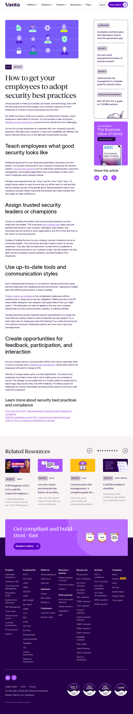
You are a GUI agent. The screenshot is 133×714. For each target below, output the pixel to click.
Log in (102, 4)
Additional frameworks (28, 660)
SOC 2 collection (84, 579)
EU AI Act (27, 630)
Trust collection (83, 606)
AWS (61, 615)
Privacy (32, 686)
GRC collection (83, 597)
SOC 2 (25, 574)
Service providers (66, 585)
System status (118, 592)
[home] (12, 5)
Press (114, 583)
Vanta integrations (48, 574)
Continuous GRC (12, 581)
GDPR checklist (100, 604)
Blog (8, 67)
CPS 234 (26, 626)
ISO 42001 (27, 604)
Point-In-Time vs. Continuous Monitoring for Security (30, 420)
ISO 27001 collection (81, 584)
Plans (88, 4)
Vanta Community (84, 653)
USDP (25, 596)
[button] (32, 4)
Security (18, 67)
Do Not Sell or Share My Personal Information (26, 690)
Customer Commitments (10, 623)
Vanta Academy (83, 648)
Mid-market (46, 598)
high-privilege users (51, 224)
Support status (118, 596)
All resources (82, 574)
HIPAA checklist (100, 600)
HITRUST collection (81, 611)
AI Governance (11, 629)
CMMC (26, 609)
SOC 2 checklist (101, 581)
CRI (24, 647)
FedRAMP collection (81, 638)
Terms (23, 686)
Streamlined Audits (10, 594)
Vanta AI (8, 634)
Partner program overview (66, 578)
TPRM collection (84, 601)
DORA (25, 622)
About (114, 574)
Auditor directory (66, 606)
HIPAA (25, 587)
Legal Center (11, 686)
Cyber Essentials (30, 639)
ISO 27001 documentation (100, 594)
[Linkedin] (7, 677)
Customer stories (48, 613)
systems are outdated (22, 296)
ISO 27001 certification (99, 587)
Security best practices (24, 168)
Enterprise (45, 602)
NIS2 (25, 617)
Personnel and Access (11, 616)
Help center (82, 644)
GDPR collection (83, 633)
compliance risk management (41, 365)
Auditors (62, 589)
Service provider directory (66, 600)
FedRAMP (27, 643)
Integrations (64, 611)
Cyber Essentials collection (84, 618)
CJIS (25, 613)
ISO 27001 (27, 579)
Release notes (47, 617)
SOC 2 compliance (99, 575)
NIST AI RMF (28, 600)
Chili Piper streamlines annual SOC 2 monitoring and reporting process (37, 417)
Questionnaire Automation (11, 601)
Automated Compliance (10, 575)
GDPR (25, 583)
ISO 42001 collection (81, 591)
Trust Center (10, 611)
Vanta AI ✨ (45, 579)
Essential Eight (29, 635)
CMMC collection (84, 624)
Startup (44, 594)
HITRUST (27, 592)
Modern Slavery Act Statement (19, 695)
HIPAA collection (83, 628)
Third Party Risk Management (12, 587)
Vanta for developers (82, 658)
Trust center (117, 600)
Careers (115, 579)
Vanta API (45, 583)
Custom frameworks (28, 653)
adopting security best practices (20, 122)
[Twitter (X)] (14, 677)
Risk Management (12, 607)
